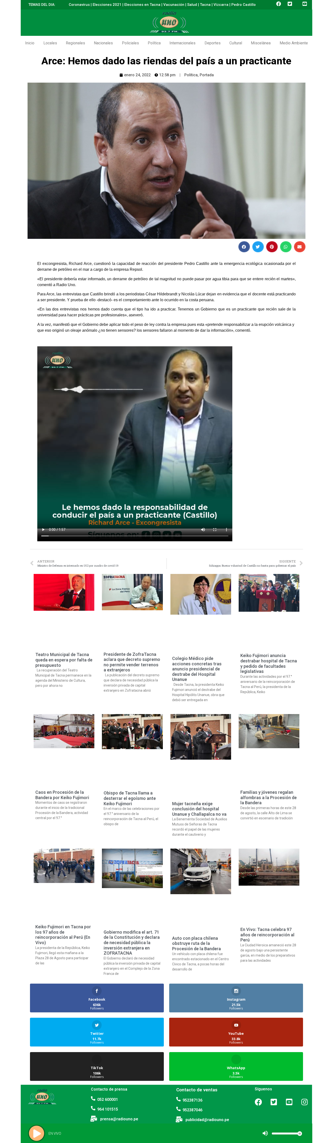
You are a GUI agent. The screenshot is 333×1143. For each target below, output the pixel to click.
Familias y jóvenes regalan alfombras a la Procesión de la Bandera (268, 797)
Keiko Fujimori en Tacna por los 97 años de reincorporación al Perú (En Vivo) (63, 934)
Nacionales (103, 43)
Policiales (130, 43)
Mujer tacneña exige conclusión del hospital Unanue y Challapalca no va (199, 809)
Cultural (235, 43)
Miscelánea (261, 43)
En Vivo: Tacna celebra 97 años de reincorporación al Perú (267, 934)
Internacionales (182, 43)
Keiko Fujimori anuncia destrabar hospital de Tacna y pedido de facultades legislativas (268, 663)
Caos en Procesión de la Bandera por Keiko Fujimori (62, 795)
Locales (50, 43)
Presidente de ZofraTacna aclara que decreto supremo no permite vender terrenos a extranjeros (132, 662)
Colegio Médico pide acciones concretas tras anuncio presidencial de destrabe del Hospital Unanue (197, 669)
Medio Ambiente (294, 43)
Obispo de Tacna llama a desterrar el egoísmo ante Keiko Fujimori (130, 798)
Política (154, 43)
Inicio (29, 43)
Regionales (75, 43)
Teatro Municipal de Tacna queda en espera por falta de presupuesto (63, 660)
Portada (207, 75)
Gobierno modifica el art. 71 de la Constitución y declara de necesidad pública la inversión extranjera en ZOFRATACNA (132, 943)
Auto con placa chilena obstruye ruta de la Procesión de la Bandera (196, 943)
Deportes (213, 43)
